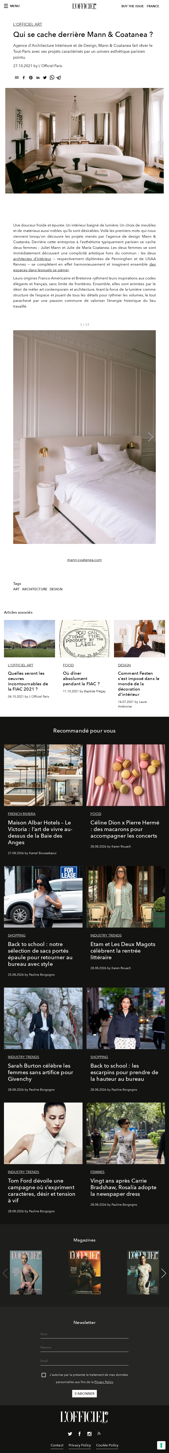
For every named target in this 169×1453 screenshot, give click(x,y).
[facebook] (23, 78)
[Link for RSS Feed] (99, 1434)
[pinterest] (30, 78)
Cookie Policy (107, 1445)
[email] (16, 78)
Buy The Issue (132, 6)
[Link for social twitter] (70, 1435)
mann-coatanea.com (84, 560)
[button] (151, 437)
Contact (57, 1445)
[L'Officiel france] (84, 6)
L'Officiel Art (27, 24)
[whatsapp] (51, 78)
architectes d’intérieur (32, 259)
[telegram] (58, 78)
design (56, 589)
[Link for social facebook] (79, 1435)
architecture (34, 589)
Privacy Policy (103, 1382)
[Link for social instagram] (89, 1435)
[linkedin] (37, 78)
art (16, 589)
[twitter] (44, 78)
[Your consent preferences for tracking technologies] (161, 1445)
